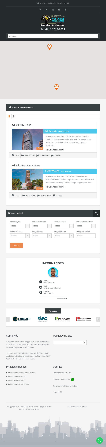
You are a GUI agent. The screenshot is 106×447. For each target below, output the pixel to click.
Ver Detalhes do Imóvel (55, 150)
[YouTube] (59, 10)
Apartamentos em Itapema (17, 376)
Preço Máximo (60, 231)
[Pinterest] (65, 10)
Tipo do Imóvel (60, 222)
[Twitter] (46, 10)
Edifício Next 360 (21, 125)
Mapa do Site (58, 392)
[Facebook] (40, 10)
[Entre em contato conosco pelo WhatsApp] (99, 440)
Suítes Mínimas (16, 231)
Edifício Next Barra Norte (26, 165)
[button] (56, 87)
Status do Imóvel (39, 222)
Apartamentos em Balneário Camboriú (21, 373)
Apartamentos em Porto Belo (18, 384)
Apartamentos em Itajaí (16, 380)
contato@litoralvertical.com (58, 3)
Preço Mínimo (37, 231)
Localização (15, 222)
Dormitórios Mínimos (84, 222)
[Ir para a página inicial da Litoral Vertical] (53, 20)
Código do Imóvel (83, 231)
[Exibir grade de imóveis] (14, 116)
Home (10, 107)
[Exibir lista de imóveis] (9, 116)
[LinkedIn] (53, 10)
